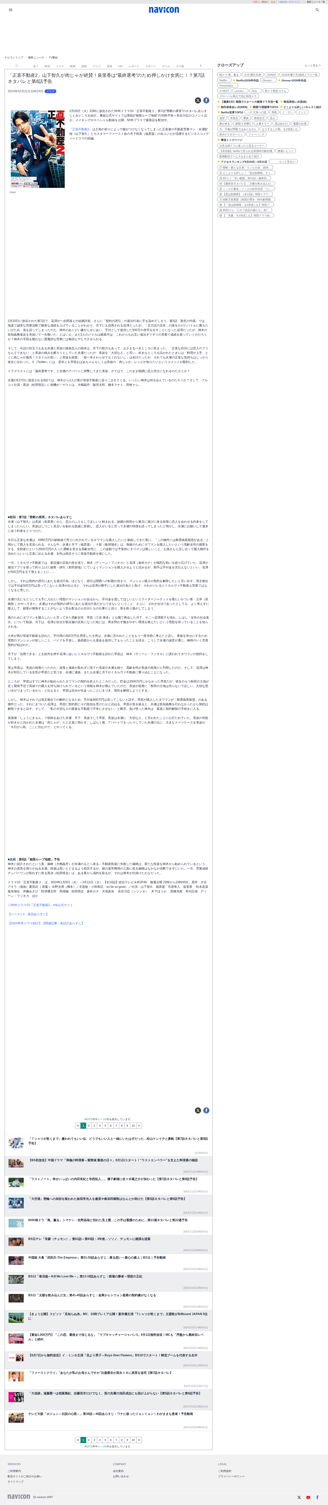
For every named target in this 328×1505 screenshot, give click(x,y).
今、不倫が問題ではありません (238, 129)
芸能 (84, 66)
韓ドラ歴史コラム (275, 90)
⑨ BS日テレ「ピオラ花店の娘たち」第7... (244, 210)
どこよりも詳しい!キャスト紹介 (302, 107)
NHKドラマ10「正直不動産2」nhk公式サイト (42, 905)
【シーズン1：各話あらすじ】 (28, 914)
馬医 (274, 112)
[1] (77, 1126)
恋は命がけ (281, 123)
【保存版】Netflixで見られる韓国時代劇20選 (245, 150)
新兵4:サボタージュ (231, 134)
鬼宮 (222, 118)
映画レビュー (286, 150)
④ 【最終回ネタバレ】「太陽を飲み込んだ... (246, 183)
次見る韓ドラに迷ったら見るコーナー (242, 145)
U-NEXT (224, 90)
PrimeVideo (227, 85)
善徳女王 (259, 118)
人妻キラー (262, 123)
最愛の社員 (300, 123)
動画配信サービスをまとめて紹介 (239, 156)
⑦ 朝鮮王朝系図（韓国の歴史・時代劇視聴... (246, 199)
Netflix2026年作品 (247, 80)
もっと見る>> (283, 161)
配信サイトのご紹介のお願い (25, 1476)
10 (133, 1125)
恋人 (272, 118)
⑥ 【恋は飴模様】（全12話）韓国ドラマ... (245, 194)
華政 (246, 118)
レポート (134, 66)
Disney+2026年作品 (294, 80)
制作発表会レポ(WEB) (234, 107)
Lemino (240, 90)
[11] (139, 1126)
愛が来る (224, 123)
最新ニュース (36, 57)
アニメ (97, 66)
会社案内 (118, 1470)
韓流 (47, 66)
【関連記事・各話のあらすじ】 (63, 923)
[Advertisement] (164, 35)
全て (36, 66)
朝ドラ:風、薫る (229, 74)
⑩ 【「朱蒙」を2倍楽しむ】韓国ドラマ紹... (245, 215)
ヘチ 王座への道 (256, 112)
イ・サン (287, 112)
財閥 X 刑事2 (243, 123)
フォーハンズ (256, 134)
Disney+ (269, 80)
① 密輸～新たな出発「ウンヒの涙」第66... (245, 167)
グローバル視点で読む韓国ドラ (238, 96)
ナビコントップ (14, 57)
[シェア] (206, 100)
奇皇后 (234, 118)
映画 (72, 66)
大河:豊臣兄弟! (253, 74)
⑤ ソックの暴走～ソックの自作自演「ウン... (246, 188)
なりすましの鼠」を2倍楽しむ (280, 129)
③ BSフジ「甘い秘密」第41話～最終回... (244, 178)
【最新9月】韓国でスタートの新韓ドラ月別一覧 (249, 101)
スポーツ (150, 66)
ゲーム (166, 66)
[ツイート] (198, 100)
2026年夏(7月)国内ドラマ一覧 (299, 74)
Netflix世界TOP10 (232, 112)
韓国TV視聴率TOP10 (265, 107)
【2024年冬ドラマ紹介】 (25, 923)
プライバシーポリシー (231, 1476)
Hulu (256, 90)
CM (120, 66)
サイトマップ (16, 1481)
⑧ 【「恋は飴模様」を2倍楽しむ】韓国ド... (245, 204)
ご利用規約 (224, 1470)
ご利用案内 (14, 1470)
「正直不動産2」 (80, 129)
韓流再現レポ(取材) (295, 101)
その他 (180, 66)
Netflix (224, 80)
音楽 (109, 66)
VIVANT (271, 74)
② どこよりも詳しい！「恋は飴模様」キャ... (246, 172)
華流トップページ (231, 139)
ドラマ (60, 66)
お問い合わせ (121, 1476)
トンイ (302, 112)
